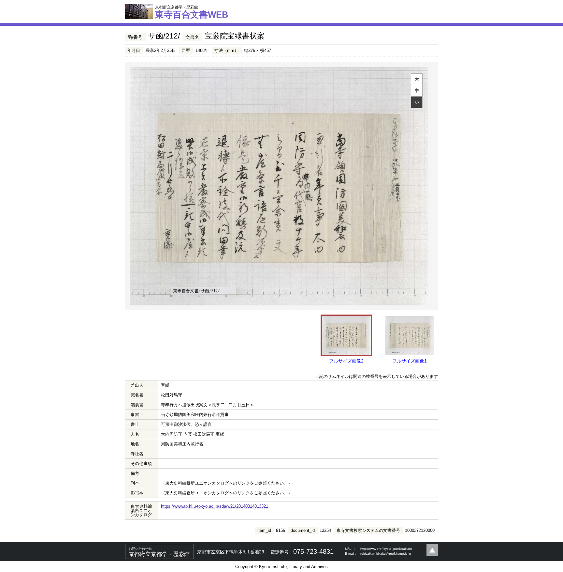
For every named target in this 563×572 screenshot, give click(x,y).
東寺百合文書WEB (191, 12)
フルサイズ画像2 (346, 360)
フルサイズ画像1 (409, 360)
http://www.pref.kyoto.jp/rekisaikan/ (386, 548)
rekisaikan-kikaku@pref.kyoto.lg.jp (385, 553)
